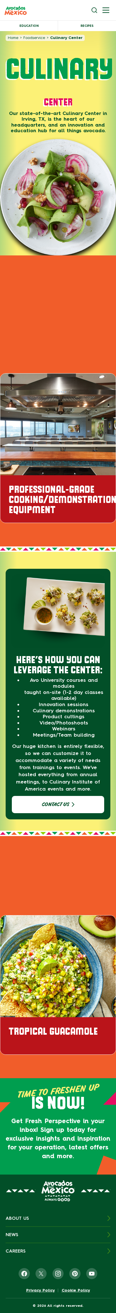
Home (13, 37)
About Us (17, 1218)
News (12, 1234)
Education (29, 26)
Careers (16, 1251)
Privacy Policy (40, 1290)
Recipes (87, 26)
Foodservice (34, 37)
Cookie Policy (76, 1290)
